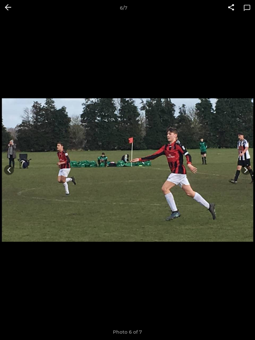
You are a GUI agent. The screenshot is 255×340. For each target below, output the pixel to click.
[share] (231, 8)
